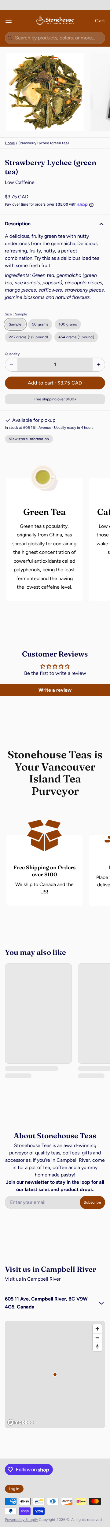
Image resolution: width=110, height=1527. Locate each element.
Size (16, 314)
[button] (55, 383)
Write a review (55, 690)
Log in (14, 1489)
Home (10, 143)
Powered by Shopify (21, 1520)
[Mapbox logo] (20, 1422)
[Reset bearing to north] (97, 1346)
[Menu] (11, 21)
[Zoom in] (97, 1328)
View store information (29, 439)
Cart (100, 21)
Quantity (12, 354)
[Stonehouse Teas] (55, 20)
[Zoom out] (97, 1337)
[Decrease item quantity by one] (11, 364)
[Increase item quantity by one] (99, 364)
